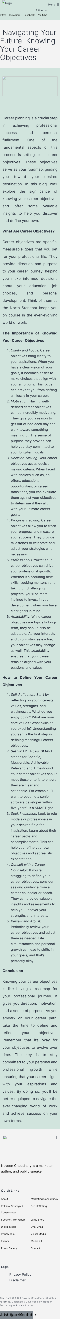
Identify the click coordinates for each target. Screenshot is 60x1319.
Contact (35, 1248)
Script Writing (39, 1206)
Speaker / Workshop (13, 1219)
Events (5, 1241)
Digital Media (8, 1226)
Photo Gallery (9, 1248)
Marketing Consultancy (44, 1199)
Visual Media (38, 1234)
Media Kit (36, 1241)
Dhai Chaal (37, 1226)
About (4, 1199)
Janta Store (37, 1219)
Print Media (7, 1234)
